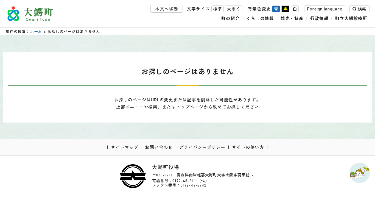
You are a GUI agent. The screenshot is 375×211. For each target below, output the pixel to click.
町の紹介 (230, 18)
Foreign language (324, 8)
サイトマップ (125, 147)
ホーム (36, 31)
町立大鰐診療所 (351, 18)
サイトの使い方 (248, 147)
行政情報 (319, 18)
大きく (233, 8)
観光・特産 (292, 18)
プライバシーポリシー (202, 147)
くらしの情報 (260, 18)
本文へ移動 (166, 8)
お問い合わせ (159, 147)
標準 (217, 8)
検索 (362, 8)
